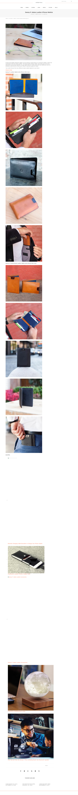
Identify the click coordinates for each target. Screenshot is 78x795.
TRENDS (27, 7)
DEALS (56, 7)
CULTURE (50, 7)
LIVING (39, 7)
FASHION (33, 7)
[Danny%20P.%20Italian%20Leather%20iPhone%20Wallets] (21, 771)
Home (21, 7)
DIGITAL (44, 7)
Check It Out (9, 70)
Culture (32, 14)
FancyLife (45, 14)
